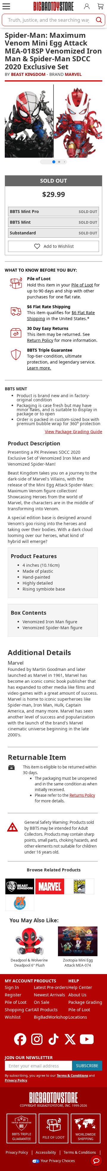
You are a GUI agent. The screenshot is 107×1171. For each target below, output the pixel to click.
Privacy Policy (16, 1080)
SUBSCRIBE (87, 1065)
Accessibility (46, 1152)
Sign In (12, 987)
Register (13, 995)
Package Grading (85, 1002)
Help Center (80, 987)
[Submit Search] (99, 20)
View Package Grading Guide (73, 431)
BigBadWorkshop (51, 1017)
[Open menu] (6, 6)
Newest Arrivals (49, 995)
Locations (77, 1017)
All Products (46, 1009)
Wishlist (13, 1017)
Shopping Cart (19, 1009)
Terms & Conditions (72, 1075)
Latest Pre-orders (51, 987)
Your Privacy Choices (58, 1160)
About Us (77, 995)
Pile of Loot (82, 285)
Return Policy (40, 340)
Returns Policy (82, 795)
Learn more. (39, 368)
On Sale (41, 1002)
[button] (53, 246)
